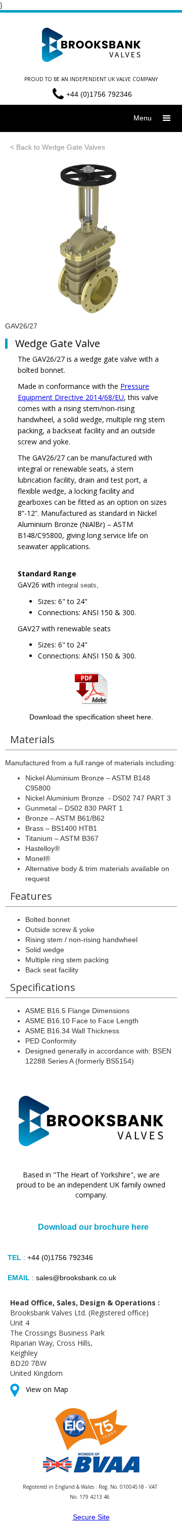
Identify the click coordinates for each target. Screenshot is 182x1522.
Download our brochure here (93, 1227)
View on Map (47, 1389)
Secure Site (91, 1517)
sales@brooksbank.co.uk (76, 1278)
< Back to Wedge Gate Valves (57, 147)
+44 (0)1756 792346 (60, 1257)
